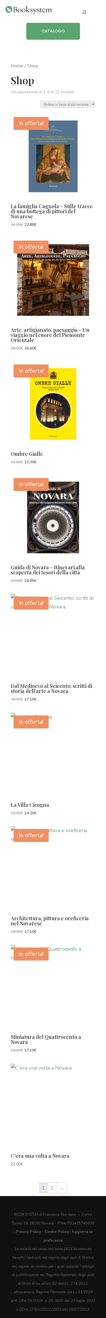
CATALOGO (53, 31)
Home (17, 66)
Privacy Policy (28, 1231)
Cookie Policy (57, 1231)
